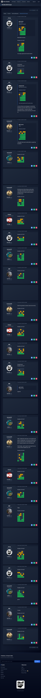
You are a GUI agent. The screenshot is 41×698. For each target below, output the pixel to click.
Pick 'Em (2, 677)
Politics (2, 672)
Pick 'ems (24, 1)
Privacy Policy (23, 672)
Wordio (28, 1)
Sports (2, 670)
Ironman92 (9, 121)
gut (9, 62)
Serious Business (15, 13)
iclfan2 (9, 214)
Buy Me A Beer (24, 670)
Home (5, 13)
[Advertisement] (20, 176)
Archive (2, 674)
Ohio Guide (3, 676)
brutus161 (9, 152)
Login (22, 667)
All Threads (14, 1)
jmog (9, 18)
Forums (18, 1)
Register (22, 668)
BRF (9, 268)
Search (37, 661)
